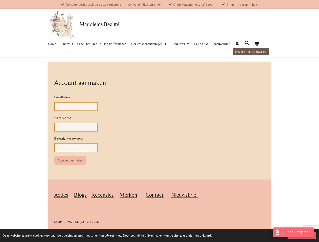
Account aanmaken (70, 160)
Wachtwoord (62, 118)
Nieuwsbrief (184, 194)
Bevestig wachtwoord (68, 138)
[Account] (237, 44)
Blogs (80, 194)
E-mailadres (62, 97)
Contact (155, 194)
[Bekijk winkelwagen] (256, 44)
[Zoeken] (247, 43)
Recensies (102, 194)
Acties (61, 194)
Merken (128, 194)
